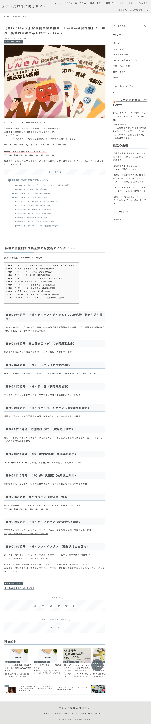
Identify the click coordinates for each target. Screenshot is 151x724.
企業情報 (56, 713)
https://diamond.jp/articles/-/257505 (26, 509)
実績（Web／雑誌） (14, 583)
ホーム (47, 713)
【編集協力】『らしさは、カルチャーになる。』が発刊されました (129, 189)
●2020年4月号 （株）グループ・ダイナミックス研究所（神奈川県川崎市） (42, 185)
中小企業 (10, 588)
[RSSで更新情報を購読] (58, 627)
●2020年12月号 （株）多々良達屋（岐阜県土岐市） (34, 213)
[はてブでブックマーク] (50, 605)
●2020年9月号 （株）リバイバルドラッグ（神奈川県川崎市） (37, 201)
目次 (50, 172)
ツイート (117, 93)
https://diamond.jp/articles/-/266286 (26, 558)
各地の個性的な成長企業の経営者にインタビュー (31, 180)
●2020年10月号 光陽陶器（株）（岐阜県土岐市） (33, 205)
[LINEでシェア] (66, 605)
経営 (31, 588)
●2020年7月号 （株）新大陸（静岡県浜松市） (32, 197)
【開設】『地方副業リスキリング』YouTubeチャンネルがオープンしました (129, 200)
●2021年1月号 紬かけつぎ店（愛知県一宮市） (32, 218)
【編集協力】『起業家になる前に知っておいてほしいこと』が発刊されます (129, 156)
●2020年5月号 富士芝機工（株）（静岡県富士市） (33, 189)
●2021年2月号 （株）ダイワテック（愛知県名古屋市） (35, 222)
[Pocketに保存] (58, 605)
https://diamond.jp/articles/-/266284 (26, 534)
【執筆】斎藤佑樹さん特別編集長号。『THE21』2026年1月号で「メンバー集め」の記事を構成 (129, 178)
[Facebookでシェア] (43, 605)
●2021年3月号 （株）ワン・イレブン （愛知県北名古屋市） (37, 226)
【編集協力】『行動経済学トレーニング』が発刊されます (129, 167)
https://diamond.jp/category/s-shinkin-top (29, 155)
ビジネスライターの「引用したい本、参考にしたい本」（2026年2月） (129, 116)
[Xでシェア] (35, 605)
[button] (74, 605)
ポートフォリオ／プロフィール (77, 713)
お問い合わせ (101, 713)
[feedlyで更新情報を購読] (50, 627)
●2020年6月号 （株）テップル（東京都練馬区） (33, 193)
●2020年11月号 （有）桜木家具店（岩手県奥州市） (34, 209)
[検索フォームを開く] (147, 9)
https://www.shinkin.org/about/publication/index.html (36, 145)
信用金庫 (21, 588)
